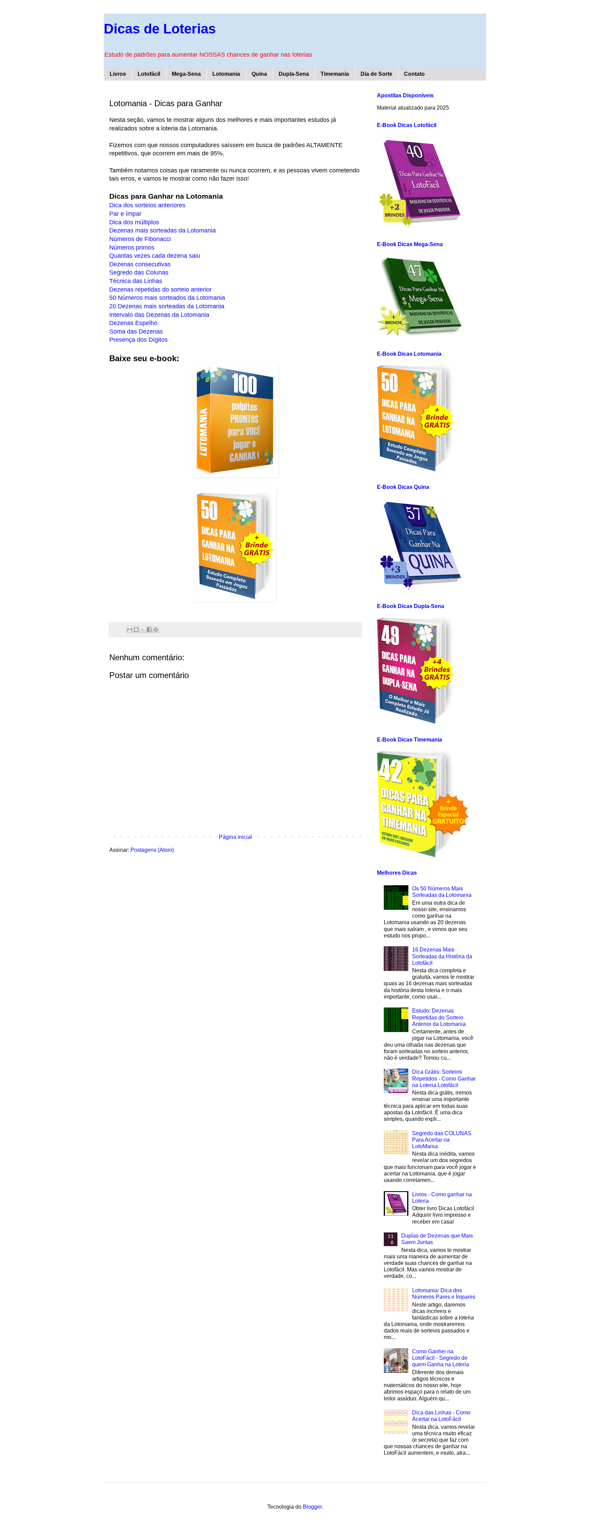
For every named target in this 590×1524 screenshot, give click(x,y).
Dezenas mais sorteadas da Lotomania (162, 230)
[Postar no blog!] (136, 629)
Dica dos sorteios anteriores (147, 205)
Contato (414, 74)
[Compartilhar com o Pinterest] (155, 629)
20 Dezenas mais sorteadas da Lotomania (166, 306)
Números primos (131, 247)
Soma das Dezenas (136, 331)
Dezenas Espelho (133, 323)
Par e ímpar (125, 213)
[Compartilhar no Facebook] (149, 629)
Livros (118, 74)
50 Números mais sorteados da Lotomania (167, 297)
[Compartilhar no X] (142, 629)
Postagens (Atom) (152, 850)
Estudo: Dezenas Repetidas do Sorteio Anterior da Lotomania (439, 1017)
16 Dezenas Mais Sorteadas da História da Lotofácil (442, 956)
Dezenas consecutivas (140, 264)
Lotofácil (149, 74)
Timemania (335, 74)
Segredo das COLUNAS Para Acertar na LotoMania (442, 1139)
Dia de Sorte (376, 74)
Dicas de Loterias (160, 28)
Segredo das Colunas (138, 272)
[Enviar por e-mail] (129, 629)
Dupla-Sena (294, 74)
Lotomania (226, 74)
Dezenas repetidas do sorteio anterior (160, 289)
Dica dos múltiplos (134, 222)
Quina (259, 74)
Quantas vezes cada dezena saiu (154, 255)
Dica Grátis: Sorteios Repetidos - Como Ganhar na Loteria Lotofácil (444, 1078)
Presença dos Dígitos (138, 339)
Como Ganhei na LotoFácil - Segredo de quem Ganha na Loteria (440, 1358)
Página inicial (235, 837)
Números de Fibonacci (140, 239)
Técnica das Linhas (135, 281)
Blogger (312, 1507)
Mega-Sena (186, 74)
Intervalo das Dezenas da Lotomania (159, 314)
